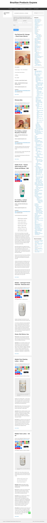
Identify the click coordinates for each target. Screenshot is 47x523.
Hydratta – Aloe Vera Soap (38, 182)
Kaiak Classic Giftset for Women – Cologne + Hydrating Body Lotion (39, 209)
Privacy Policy (37, 217)
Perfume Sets (18, 100)
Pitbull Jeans (36, 53)
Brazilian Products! (26, 40)
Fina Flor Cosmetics (37, 140)
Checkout (36, 136)
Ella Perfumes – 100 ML (39, 84)
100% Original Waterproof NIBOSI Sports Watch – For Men (38, 72)
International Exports (37, 43)
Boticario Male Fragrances (39, 77)
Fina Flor (36, 30)
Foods (35, 32)
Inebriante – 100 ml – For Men (39, 183)
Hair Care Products (37, 38)
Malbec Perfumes (38, 52)
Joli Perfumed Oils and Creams (39, 184)
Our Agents (16, 8)
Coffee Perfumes (38, 78)
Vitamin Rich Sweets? (38, 227)
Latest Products (37, 189)
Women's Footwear (38, 36)
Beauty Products (37, 19)
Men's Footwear (38, 34)
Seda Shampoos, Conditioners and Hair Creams (39, 164)
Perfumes (36, 51)
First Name (15, 20)
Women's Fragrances (37, 65)
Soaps (35, 58)
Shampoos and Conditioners (38, 56)
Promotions (36, 54)
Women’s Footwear (38, 153)
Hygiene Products (37, 42)
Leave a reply (17, 94)
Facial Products (37, 29)
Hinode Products (37, 41)
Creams (36, 26)
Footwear (36, 33)
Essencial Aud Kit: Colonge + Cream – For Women (40, 202)
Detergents (36, 27)
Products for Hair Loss (39, 159)
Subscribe (16, 29)
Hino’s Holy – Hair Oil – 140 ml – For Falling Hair (40, 161)
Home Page (10, 8)
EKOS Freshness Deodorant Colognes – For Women (39, 80)
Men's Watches (38, 64)
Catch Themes (42, 521)
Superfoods (36, 59)
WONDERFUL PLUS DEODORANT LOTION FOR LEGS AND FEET (38, 233)
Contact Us (29, 8)
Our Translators (36, 8)
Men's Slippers (39, 35)
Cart (35, 135)
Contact (36, 137)
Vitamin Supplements (37, 62)
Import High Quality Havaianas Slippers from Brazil (39, 149)
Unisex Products (37, 61)
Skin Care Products (37, 57)
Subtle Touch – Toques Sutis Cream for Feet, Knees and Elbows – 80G (22, 166)
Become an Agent (23, 8)
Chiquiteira (38, 37)
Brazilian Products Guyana (23, 2)
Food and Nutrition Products (38, 141)
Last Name (24, 20)
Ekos (35, 28)
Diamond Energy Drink (39, 144)
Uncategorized (37, 60)
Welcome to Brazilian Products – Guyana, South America (39, 241)
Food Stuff (36, 31)
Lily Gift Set (36, 192)
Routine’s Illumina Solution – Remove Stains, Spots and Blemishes (39, 177)
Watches (36, 63)
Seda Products (37, 55)
